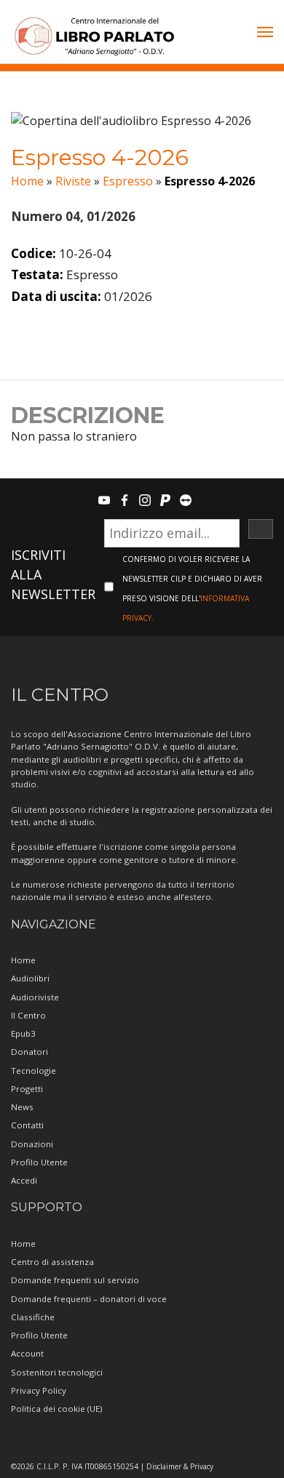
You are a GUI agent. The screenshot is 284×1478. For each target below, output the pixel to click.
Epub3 (23, 1033)
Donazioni (32, 1143)
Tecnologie (33, 1070)
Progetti (27, 1088)
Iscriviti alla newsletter (53, 574)
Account (27, 1353)
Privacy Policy (38, 1390)
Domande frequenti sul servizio (75, 1279)
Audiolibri (30, 978)
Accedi (24, 1180)
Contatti (27, 1125)
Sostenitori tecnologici (57, 1372)
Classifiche (33, 1317)
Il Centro (28, 1015)
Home (27, 181)
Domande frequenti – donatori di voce (89, 1298)
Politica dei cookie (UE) (56, 1408)
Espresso (128, 181)
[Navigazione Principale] (265, 33)
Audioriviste (35, 997)
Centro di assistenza (52, 1261)
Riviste (73, 181)
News (22, 1106)
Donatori (29, 1051)
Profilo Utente (39, 1162)
